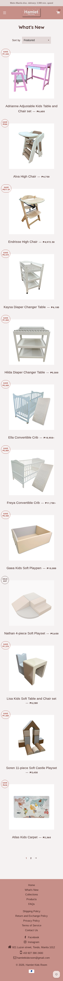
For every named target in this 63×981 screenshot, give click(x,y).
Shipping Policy (31, 911)
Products (31, 899)
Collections (31, 894)
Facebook (33, 937)
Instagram (33, 942)
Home (31, 885)
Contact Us (31, 930)
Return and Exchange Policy (31, 915)
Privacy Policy (31, 920)
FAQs (31, 904)
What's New (31, 889)
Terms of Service (31, 925)
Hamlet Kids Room (36, 964)
